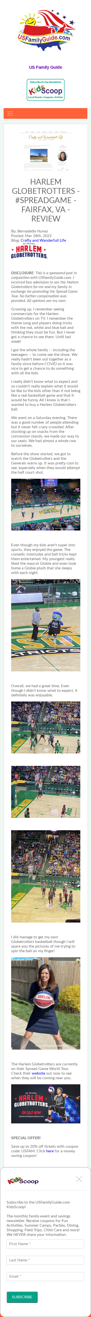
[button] (79, 1179)
